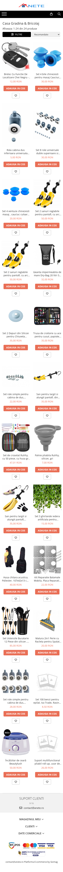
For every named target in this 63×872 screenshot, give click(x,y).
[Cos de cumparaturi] (51, 14)
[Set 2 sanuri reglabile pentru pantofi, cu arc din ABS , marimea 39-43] (47, 193)
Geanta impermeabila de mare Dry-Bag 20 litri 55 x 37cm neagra (47, 273)
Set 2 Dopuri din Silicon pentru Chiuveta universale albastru (16, 335)
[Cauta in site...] (59, 14)
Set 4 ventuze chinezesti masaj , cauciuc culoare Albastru (15, 213)
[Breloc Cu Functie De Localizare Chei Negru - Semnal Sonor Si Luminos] (16, 56)
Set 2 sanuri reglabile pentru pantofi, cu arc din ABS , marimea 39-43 (47, 213)
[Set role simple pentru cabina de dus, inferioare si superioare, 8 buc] (16, 376)
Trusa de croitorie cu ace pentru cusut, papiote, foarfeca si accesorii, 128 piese (47, 335)
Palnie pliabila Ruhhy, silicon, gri (47, 457)
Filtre (18, 34)
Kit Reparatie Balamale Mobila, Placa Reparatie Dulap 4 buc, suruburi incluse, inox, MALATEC (47, 579)
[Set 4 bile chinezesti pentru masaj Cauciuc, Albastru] (47, 56)
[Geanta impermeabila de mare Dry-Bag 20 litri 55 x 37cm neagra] (47, 254)
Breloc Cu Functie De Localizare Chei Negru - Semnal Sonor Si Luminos (16, 75)
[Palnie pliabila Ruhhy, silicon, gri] (47, 437)
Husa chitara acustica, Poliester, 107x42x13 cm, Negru (16, 579)
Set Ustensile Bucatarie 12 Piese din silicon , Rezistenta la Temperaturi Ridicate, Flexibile (16, 640)
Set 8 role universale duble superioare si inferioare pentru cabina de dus (47, 151)
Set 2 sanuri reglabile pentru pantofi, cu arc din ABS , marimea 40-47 (16, 273)
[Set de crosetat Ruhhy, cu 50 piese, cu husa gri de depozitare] (16, 437)
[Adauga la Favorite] (16, 95)
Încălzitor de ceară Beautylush (15, 762)
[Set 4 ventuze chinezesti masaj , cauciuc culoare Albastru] (16, 193)
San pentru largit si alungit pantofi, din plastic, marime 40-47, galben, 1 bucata (47, 396)
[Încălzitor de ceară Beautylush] (16, 743)
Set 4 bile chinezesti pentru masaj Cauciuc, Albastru (47, 75)
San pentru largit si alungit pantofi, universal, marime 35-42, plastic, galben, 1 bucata (16, 518)
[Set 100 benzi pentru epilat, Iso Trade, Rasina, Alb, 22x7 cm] (47, 682)
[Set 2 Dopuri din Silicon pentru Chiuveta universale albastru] (16, 315)
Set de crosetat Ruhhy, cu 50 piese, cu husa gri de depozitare (15, 457)
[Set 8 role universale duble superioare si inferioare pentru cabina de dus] (47, 125)
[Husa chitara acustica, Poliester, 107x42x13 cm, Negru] (16, 560)
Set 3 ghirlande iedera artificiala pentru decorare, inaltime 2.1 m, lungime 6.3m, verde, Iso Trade (47, 518)
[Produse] (5, 14)
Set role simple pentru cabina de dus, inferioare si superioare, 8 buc (15, 396)
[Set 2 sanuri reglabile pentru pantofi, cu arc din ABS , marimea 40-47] (16, 254)
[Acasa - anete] (31, 5)
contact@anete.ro (33, 808)
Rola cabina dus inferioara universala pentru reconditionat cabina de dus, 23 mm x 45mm (15, 151)
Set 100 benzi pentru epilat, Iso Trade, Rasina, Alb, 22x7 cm (47, 701)
